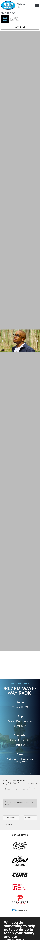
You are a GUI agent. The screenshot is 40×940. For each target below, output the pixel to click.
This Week (31, 783)
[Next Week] (36, 783)
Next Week (29, 818)
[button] (37, 5)
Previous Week (12, 818)
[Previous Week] (25, 783)
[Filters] (34, 789)
